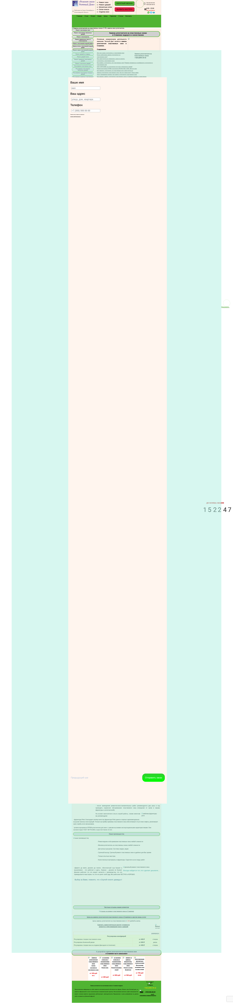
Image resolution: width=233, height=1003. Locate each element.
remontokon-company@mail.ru (148, 995)
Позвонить (225, 307)
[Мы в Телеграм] (150, 983)
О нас (86, 16)
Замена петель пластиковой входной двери (83, 46)
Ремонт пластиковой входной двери (83, 43)
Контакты (128, 16)
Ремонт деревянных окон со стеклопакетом (83, 40)
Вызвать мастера (124, 9)
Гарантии (113, 16)
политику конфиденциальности (75, 116)
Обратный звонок (124, 3)
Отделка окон (104, 12)
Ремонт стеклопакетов (83, 36)
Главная (79, 16)
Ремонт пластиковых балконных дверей (83, 33)
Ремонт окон (103, 2)
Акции (99, 16)
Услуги (93, 16)
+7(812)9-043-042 (150, 2)
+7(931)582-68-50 (150, 4)
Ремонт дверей (104, 5)
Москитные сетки (105, 7)
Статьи (120, 16)
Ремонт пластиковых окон (83, 30)
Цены (106, 16)
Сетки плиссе (104, 9)
